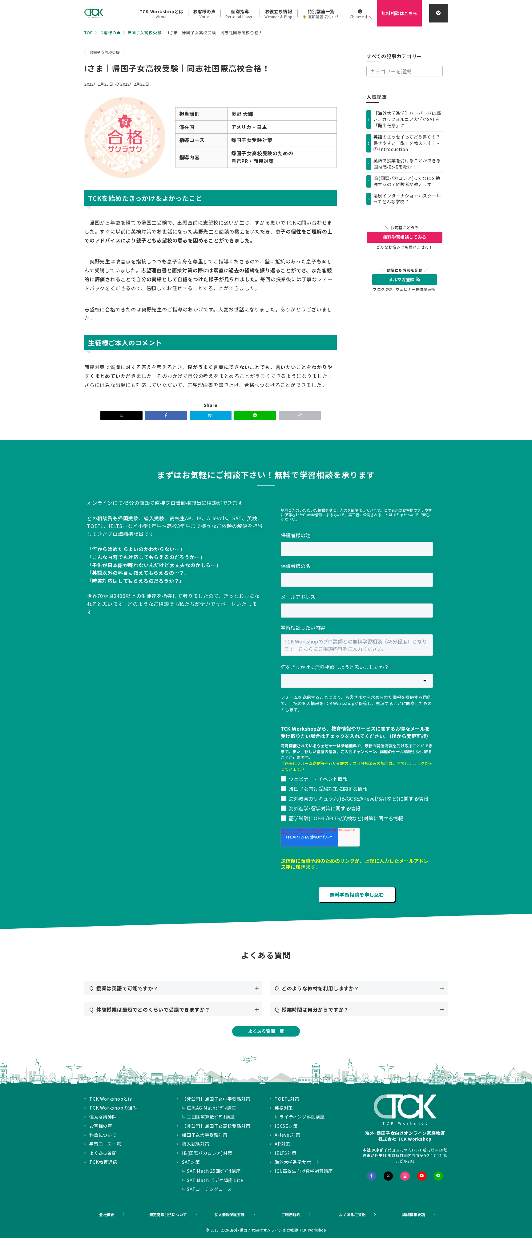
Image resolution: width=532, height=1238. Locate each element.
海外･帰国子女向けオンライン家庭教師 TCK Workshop (278, 1230)
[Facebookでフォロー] (371, 1176)
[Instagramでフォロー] (404, 1176)
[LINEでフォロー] (438, 1176)
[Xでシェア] (121, 415)
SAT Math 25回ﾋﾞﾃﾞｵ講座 (214, 1171)
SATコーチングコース (209, 1189)
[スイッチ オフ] (438, 13)
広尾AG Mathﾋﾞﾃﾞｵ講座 (211, 1108)
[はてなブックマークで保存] (211, 415)
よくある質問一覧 (266, 1031)
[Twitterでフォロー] (388, 1176)
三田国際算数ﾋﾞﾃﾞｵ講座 (211, 1117)
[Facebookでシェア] (166, 415)
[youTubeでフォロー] (421, 1176)
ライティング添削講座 (302, 1117)
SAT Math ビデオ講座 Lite (215, 1180)
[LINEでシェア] (255, 415)
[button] (300, 415)
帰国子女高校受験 (105, 52)
